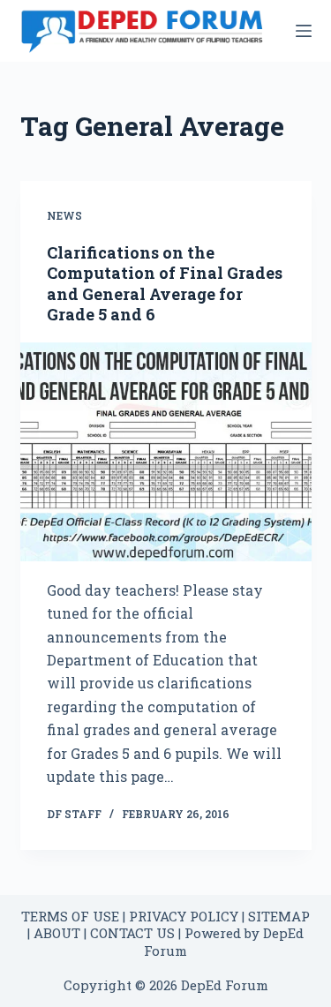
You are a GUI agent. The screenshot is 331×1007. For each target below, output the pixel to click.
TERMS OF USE (70, 916)
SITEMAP (279, 916)
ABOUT (57, 933)
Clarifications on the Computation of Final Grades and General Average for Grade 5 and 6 (164, 283)
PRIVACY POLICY (183, 916)
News (64, 215)
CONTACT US (132, 933)
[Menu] (304, 31)
